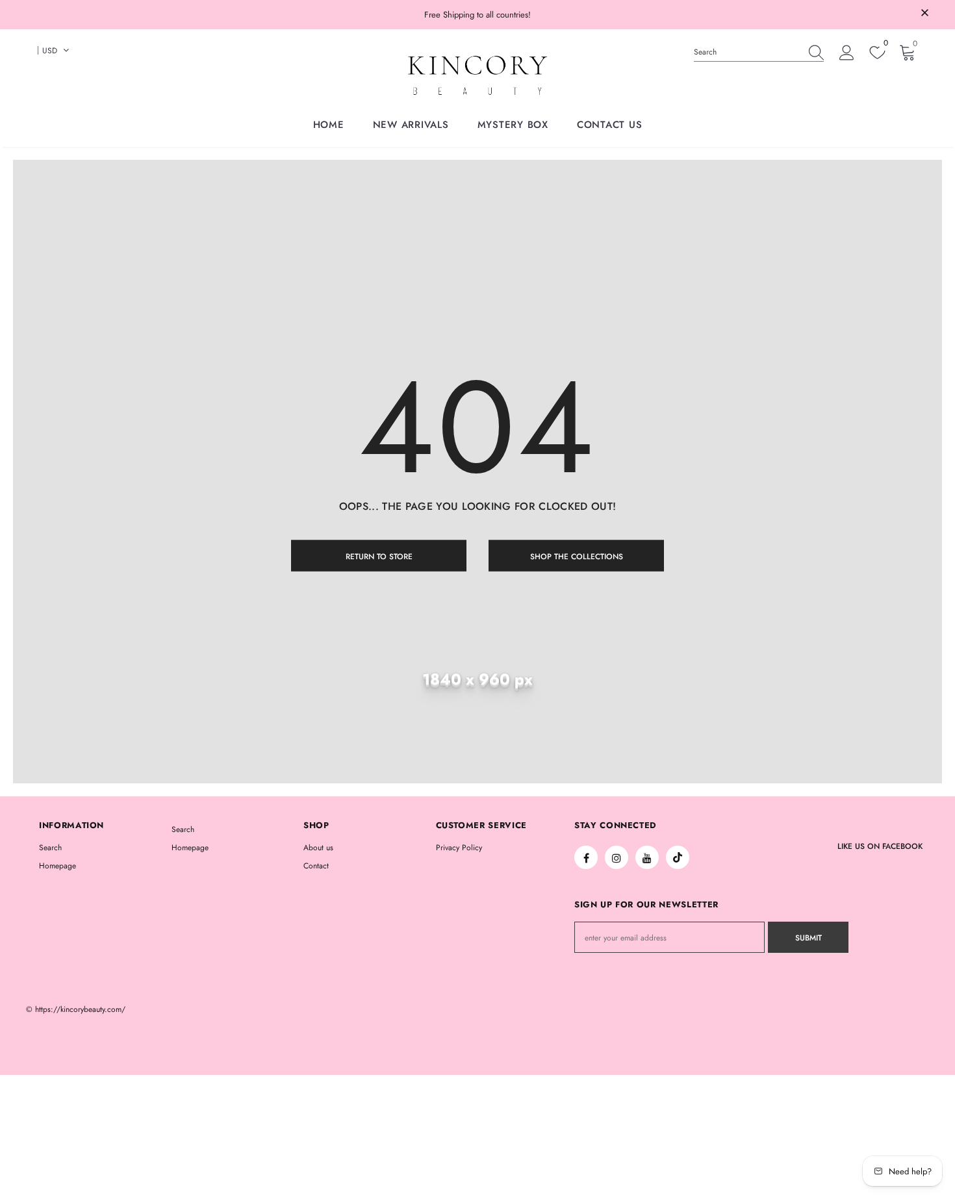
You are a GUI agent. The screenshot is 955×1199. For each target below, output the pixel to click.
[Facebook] (586, 857)
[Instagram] (616, 857)
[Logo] (477, 75)
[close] (924, 13)
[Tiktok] (677, 857)
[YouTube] (647, 857)
